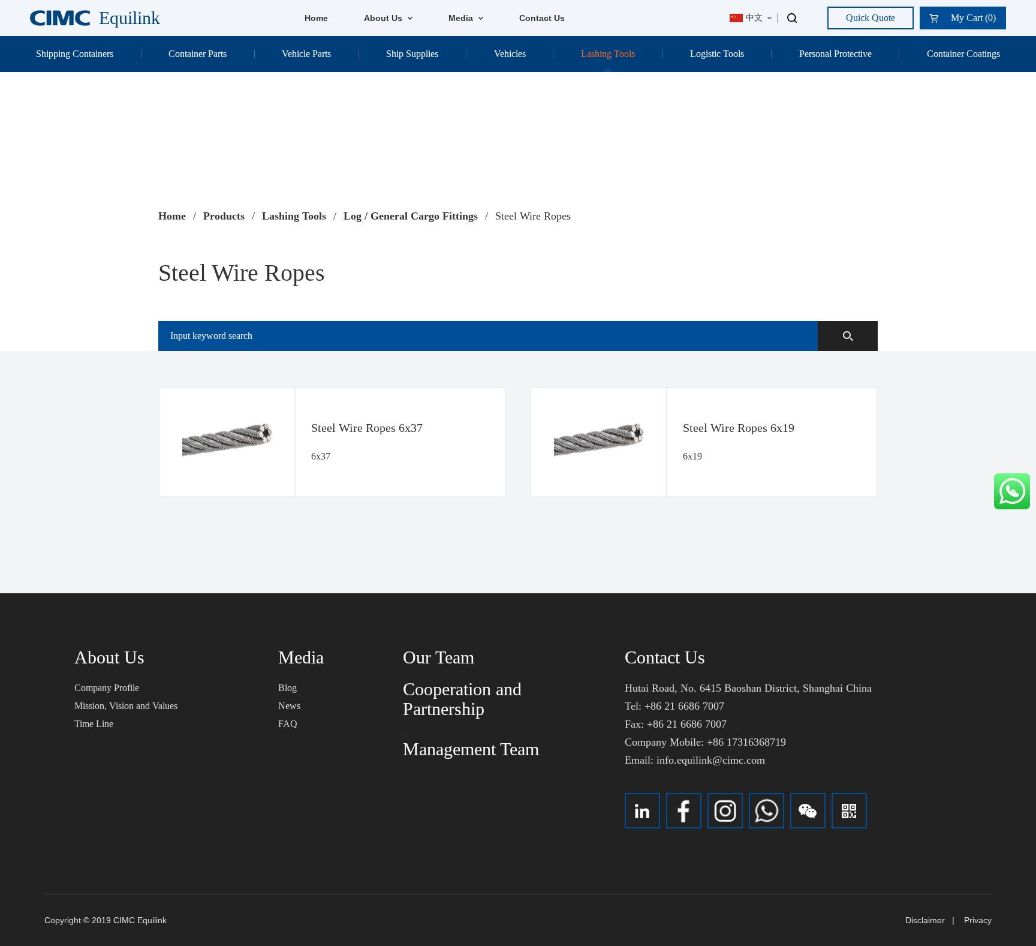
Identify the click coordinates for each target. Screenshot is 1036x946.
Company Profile (106, 688)
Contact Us (542, 18)
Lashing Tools (608, 54)
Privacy (978, 920)
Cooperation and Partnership (462, 699)
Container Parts (197, 54)
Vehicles (510, 54)
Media (461, 18)
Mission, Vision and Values (125, 706)
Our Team (438, 657)
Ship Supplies (412, 54)
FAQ (287, 724)
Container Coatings (963, 54)
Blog (287, 688)
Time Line (93, 724)
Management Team (471, 749)
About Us (384, 18)
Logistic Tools (717, 54)
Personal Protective (835, 54)
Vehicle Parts (306, 54)
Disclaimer (925, 920)
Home (316, 18)
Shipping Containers (74, 54)
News (289, 706)
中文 (754, 17)
